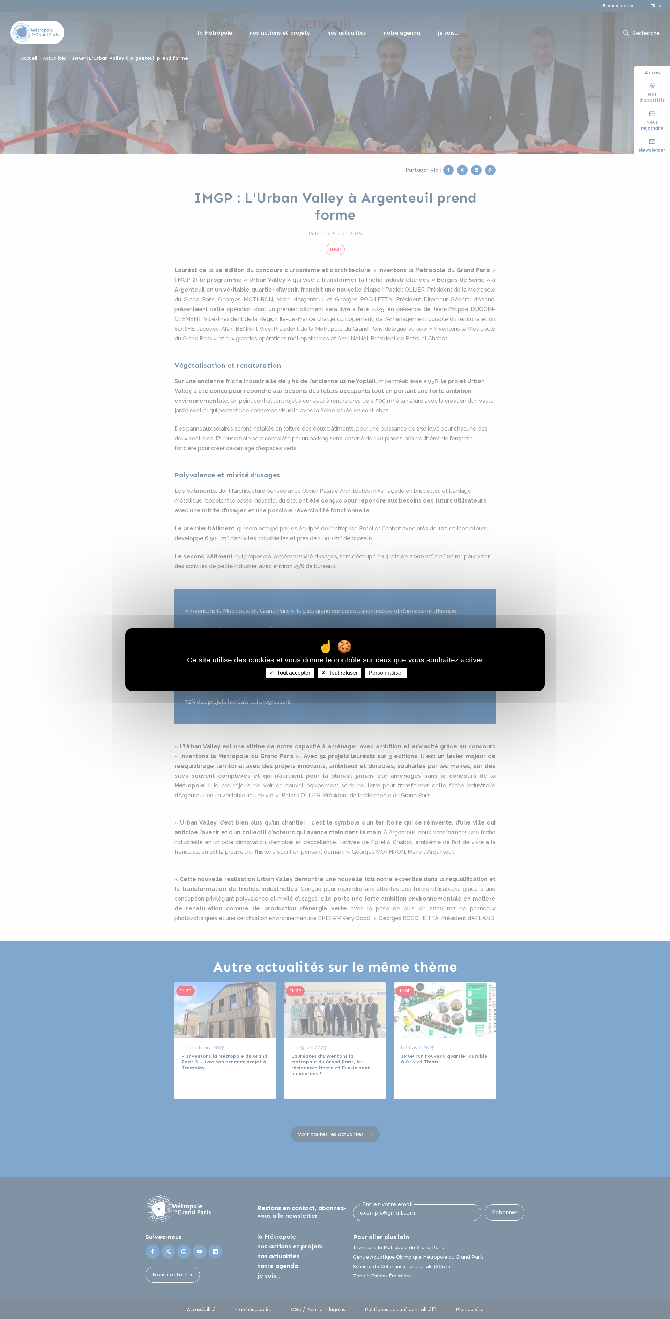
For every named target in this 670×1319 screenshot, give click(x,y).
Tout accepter (293, 673)
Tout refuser (342, 673)
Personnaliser (385, 673)
